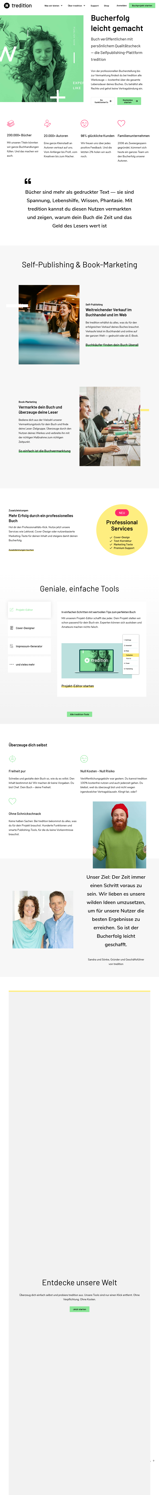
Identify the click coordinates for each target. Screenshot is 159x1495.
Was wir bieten (51, 5)
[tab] (29, 610)
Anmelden (122, 5)
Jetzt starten (79, 1309)
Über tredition (75, 5)
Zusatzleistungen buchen (21, 549)
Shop (106, 5)
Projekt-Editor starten (77, 686)
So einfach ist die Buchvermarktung (45, 451)
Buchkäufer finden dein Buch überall (112, 345)
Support (95, 5)
